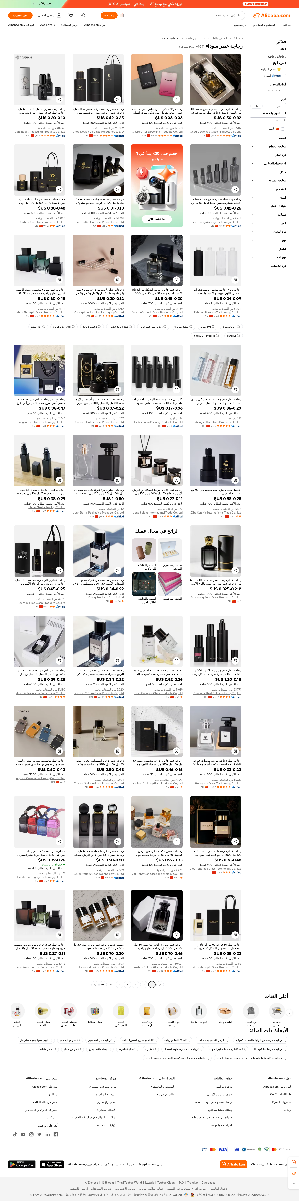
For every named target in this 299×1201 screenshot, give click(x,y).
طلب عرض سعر (165, 1094)
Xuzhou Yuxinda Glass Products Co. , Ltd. (157, 312)
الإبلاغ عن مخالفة (106, 1125)
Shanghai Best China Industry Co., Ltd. (217, 693)
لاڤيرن (148, 1049)
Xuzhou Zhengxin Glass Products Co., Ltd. (39, 312)
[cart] (70, 16)
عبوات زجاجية (194, 38)
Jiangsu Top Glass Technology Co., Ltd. (40, 422)
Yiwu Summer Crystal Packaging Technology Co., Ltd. (39, 877)
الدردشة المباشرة (106, 1094)
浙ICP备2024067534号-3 (253, 1195)
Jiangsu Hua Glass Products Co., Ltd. (218, 422)
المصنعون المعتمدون (163, 1086)
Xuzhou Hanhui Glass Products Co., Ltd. (99, 422)
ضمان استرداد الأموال (220, 1094)
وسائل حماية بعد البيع (220, 1109)
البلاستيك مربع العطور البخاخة (137, 1040)
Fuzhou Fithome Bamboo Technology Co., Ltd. (215, 312)
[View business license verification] (186, 1195)
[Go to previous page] (160, 984)
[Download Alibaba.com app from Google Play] (22, 1164)
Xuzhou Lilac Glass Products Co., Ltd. (42, 602)
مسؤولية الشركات (280, 1102)
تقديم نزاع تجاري (106, 1102)
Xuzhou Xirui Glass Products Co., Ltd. (42, 222)
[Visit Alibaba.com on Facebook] (55, 1134)
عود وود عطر (70, 1049)
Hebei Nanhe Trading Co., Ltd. (46, 507)
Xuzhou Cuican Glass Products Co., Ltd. (99, 693)
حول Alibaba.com (279, 1078)
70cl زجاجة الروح (62, 326)
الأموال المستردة (106, 1109)
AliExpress (91, 1182)
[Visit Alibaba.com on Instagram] (31, 1134)
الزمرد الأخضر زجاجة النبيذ (210, 1040)
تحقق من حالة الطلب (45, 1102)
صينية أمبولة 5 (181, 326)
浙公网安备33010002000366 (216, 1195)
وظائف (287, 1109)
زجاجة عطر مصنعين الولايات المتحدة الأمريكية (259, 1040)
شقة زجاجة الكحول (118, 326)
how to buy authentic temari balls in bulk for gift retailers (249, 1058)
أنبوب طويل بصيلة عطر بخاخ (33, 1040)
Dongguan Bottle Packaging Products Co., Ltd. (98, 512)
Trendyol (192, 1182)
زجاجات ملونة (229, 326)
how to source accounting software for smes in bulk (175, 1058)
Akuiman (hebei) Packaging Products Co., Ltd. (39, 131)
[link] (293, 1162)
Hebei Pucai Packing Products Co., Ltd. (158, 422)
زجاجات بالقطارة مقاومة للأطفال (181, 1049)
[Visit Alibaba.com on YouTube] (23, 1134)
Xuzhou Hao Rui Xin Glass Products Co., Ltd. (98, 222)
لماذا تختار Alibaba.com (277, 1086)
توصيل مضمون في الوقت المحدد (213, 1102)
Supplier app (147, 1164)
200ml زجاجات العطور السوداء (225, 1049)
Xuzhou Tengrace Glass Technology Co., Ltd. (215, 868)
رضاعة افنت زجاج (98, 1049)
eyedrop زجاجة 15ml (204, 335)
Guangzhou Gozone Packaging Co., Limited (39, 778)
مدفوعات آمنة (224, 1086)
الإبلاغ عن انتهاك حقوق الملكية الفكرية (94, 1117)
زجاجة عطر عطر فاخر (151, 326)
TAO (181, 1182)
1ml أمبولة (205, 326)
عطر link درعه (126, 1049)
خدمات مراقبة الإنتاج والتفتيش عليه (212, 1117)
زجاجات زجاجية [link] (170, 38)
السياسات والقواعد (222, 1125)
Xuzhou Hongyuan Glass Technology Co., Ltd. (215, 783)
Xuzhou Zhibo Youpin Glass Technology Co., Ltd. (98, 873)
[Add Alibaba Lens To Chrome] (233, 1164)
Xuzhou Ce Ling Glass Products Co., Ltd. (157, 783)
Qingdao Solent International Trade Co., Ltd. (157, 512)
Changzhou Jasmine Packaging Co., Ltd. (99, 312)
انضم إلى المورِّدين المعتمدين (41, 1109)
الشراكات (52, 1117)
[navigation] (268, 512)
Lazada (149, 1182)
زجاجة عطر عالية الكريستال (267, 1049)
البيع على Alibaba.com (45, 1086)
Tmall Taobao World (129, 1182)
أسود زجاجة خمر (68, 1040)
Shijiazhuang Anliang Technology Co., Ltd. (215, 222)
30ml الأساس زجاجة (175, 1040)
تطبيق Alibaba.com (80, 1164)
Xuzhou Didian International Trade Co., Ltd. (39, 693)
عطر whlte (46, 1049)
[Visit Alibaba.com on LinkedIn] (47, 1134)
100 (103, 984)
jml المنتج (36, 326)
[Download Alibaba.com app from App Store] (52, 1164)
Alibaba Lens (275, 1164)
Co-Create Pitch (280, 1094)
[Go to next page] (95, 984)
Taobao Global (166, 1182)
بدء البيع (53, 1094)
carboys (231, 335)
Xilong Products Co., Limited (106, 597)
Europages (208, 1182)
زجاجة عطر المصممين (99, 1040)
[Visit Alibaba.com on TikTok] (15, 1134)
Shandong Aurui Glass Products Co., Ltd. (215, 597)
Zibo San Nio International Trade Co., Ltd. (215, 512)
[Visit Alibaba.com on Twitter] (39, 1134)
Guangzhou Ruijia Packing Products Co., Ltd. (157, 131)
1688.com (107, 1182)
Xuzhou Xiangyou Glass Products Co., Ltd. (157, 693)
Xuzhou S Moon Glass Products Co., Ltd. (99, 783)
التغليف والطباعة (218, 38)
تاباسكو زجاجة (90, 326)
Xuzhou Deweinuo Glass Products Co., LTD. (215, 131)
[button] (121, 15)
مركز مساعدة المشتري (102, 1086)
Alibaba (238, 38)
